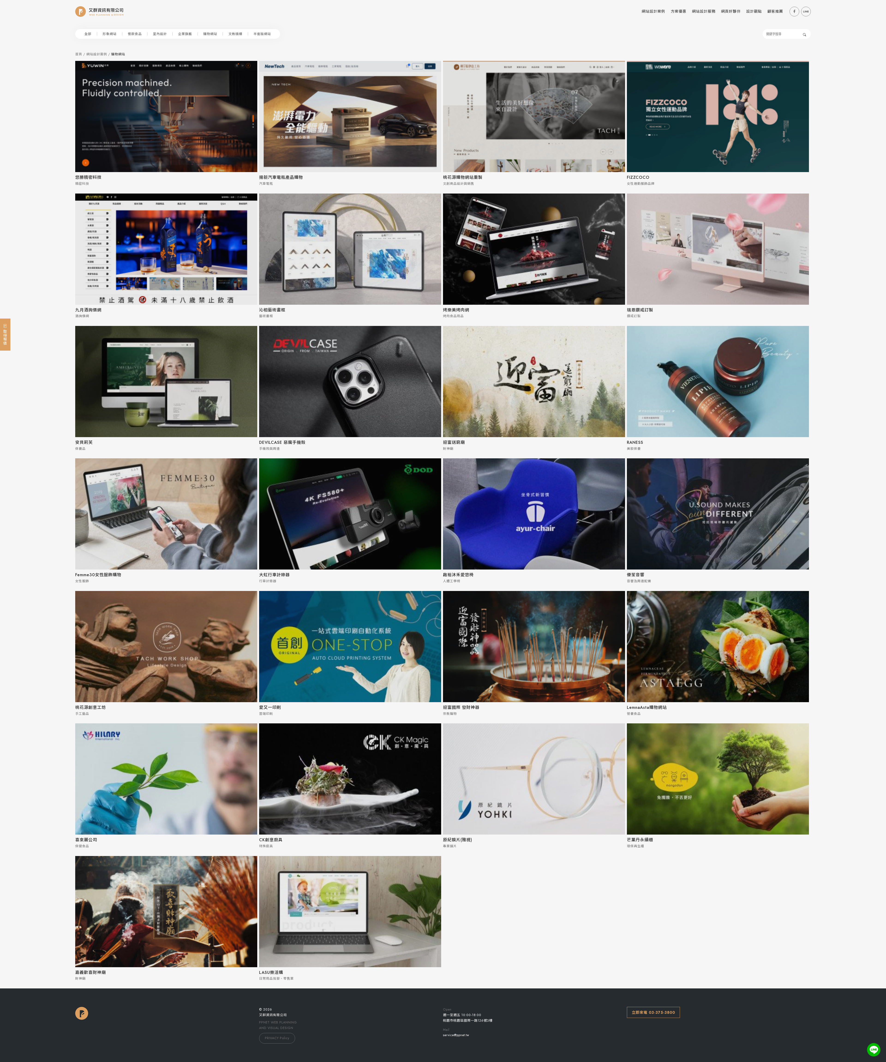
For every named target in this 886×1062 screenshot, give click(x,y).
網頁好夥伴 (731, 11)
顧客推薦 (775, 11)
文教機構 (235, 34)
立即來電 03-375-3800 (653, 1012)
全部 (87, 34)
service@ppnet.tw (456, 1035)
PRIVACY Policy (277, 1038)
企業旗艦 (185, 34)
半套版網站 (262, 34)
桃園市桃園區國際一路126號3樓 (468, 1020)
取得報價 (4, 336)
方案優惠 (678, 11)
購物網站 (210, 34)
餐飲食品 (135, 34)
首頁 (78, 54)
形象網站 (110, 34)
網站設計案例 (653, 11)
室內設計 (160, 34)
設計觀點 (754, 11)
